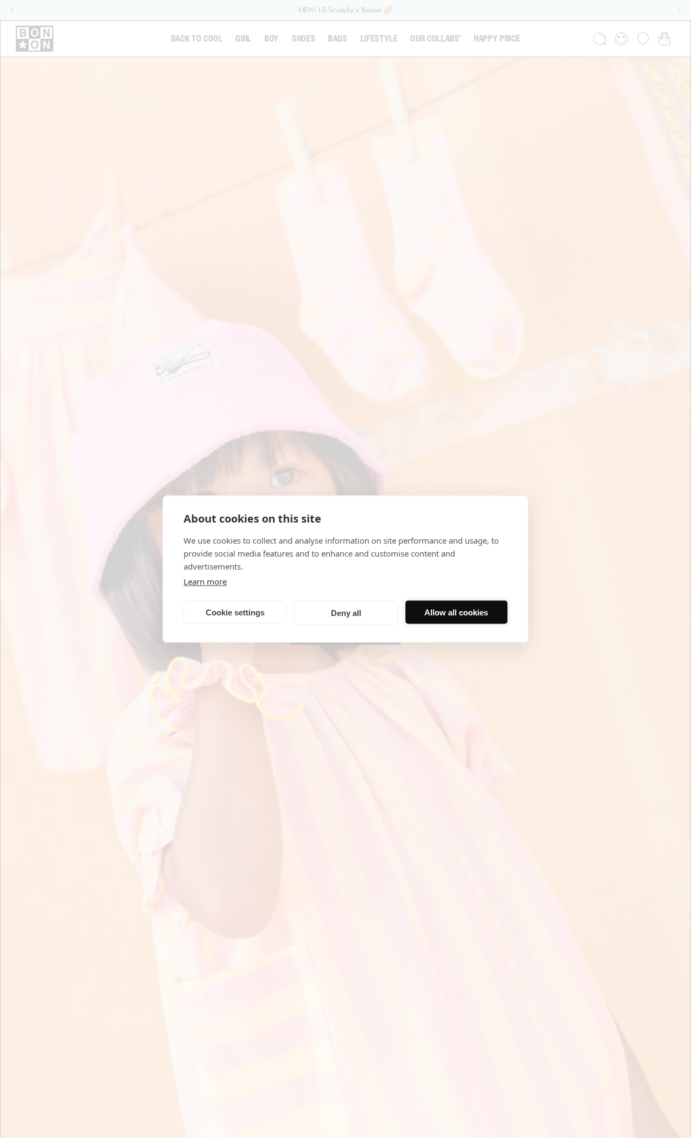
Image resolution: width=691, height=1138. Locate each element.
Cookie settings (235, 612)
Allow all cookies (456, 612)
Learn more (205, 581)
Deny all (346, 612)
